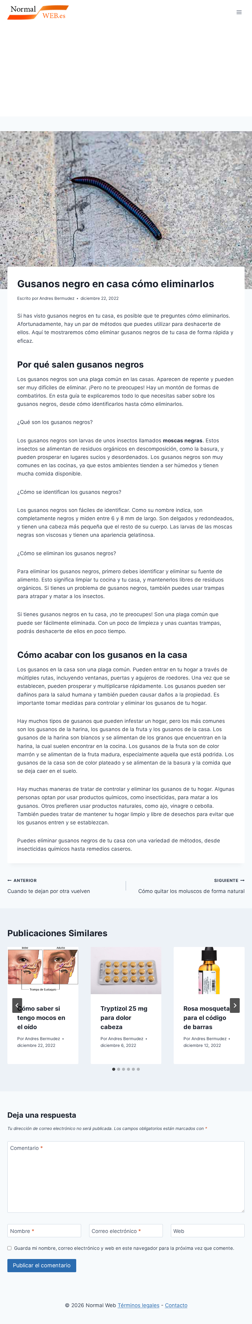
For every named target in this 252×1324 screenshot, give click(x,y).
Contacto (176, 1305)
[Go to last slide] (17, 1005)
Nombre (22, 1231)
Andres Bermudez (42, 1038)
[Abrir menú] (239, 12)
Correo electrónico (116, 1231)
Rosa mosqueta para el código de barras (206, 1018)
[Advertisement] (126, 70)
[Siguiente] (235, 1005)
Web (178, 1231)
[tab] (113, 1069)
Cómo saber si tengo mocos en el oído (41, 1018)
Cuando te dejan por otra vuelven (48, 886)
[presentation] (42, 970)
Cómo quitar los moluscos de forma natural (191, 886)
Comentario (26, 1148)
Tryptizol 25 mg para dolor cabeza (124, 1018)
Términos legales (138, 1305)
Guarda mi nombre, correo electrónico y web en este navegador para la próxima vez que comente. (124, 1248)
